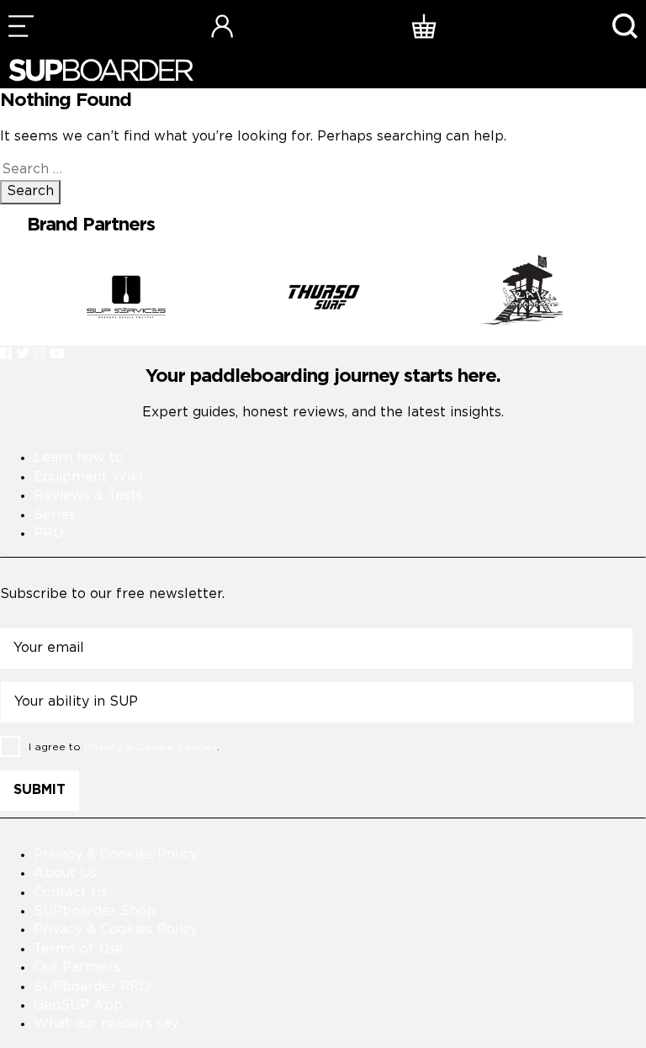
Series (55, 515)
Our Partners (77, 967)
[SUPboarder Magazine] (100, 70)
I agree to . (124, 746)
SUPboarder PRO (92, 987)
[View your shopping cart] (424, 25)
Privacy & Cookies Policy (116, 855)
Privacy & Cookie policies (150, 746)
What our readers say (106, 1024)
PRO (49, 533)
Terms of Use (79, 949)
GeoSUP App (78, 1005)
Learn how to (79, 458)
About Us (65, 873)
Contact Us (71, 893)
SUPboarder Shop (95, 911)
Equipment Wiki (88, 477)
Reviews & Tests (88, 496)
